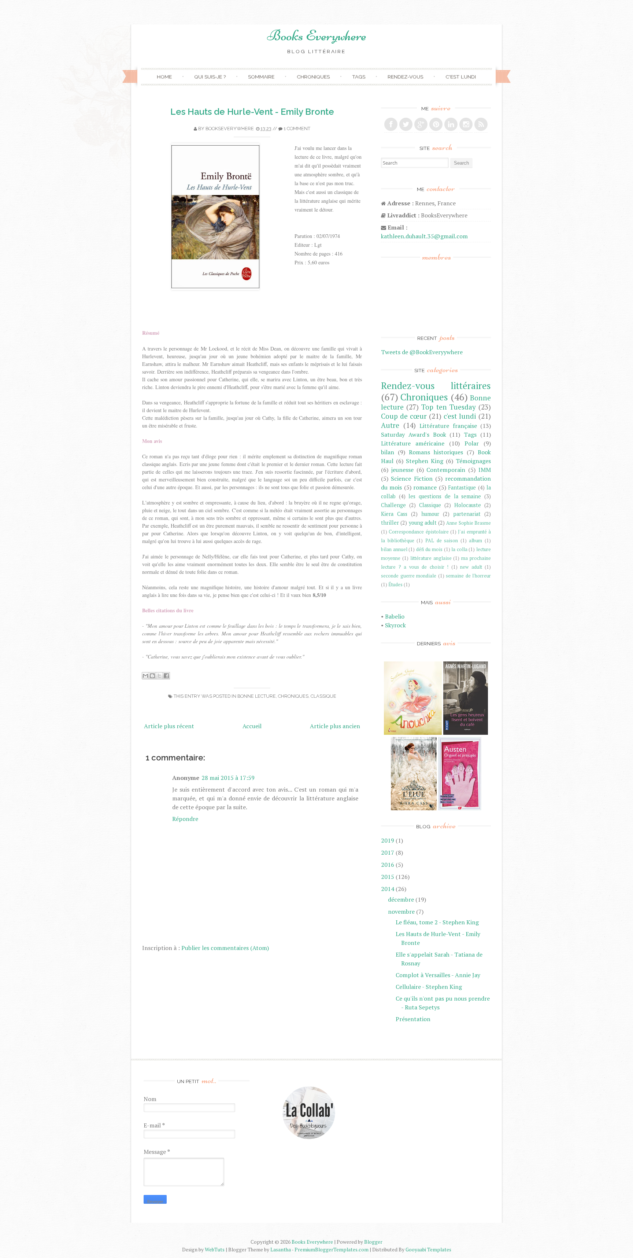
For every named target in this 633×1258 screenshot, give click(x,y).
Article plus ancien (335, 726)
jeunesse (402, 470)
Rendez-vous (405, 77)
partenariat (467, 513)
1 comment (297, 128)
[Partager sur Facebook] (166, 675)
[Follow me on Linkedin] (451, 124)
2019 (387, 840)
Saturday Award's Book (413, 434)
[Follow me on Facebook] (390, 124)
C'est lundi (460, 77)
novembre (401, 911)
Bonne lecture (256, 696)
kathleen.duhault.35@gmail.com (424, 236)
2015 (387, 877)
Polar (471, 443)
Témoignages (473, 461)
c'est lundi (460, 416)
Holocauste (467, 505)
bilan (387, 452)
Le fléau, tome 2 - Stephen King (437, 922)
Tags (358, 77)
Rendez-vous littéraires (436, 385)
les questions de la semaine (444, 496)
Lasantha (280, 1249)
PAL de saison (441, 541)
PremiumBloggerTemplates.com (332, 1249)
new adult (471, 567)
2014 (387, 889)
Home (164, 77)
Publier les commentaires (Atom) (225, 948)
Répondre (185, 819)
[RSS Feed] (481, 124)
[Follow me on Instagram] (466, 124)
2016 (387, 865)
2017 (387, 852)
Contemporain (445, 470)
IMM (484, 470)
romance (425, 487)
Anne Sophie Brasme (468, 523)
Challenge (393, 505)
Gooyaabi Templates (428, 1249)
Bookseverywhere (230, 128)
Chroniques (313, 77)
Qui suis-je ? (210, 77)
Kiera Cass (394, 513)
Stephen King (424, 461)
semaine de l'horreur (468, 576)
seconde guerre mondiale (408, 576)
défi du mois (429, 549)
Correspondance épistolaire (418, 532)
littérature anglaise (431, 558)
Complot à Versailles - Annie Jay (438, 975)
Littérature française (448, 426)
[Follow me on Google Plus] (420, 124)
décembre (401, 899)
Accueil (252, 726)
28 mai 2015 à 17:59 (228, 778)
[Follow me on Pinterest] (436, 124)
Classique (323, 696)
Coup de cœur (404, 416)
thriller (390, 522)
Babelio (394, 616)
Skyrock (395, 625)
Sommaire (261, 77)
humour (430, 513)
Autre (390, 425)
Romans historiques (436, 452)
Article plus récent (169, 726)
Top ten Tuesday (448, 406)
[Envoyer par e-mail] (145, 675)
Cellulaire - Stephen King (429, 987)
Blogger (373, 1242)
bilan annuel (394, 549)
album (475, 541)
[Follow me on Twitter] (405, 124)
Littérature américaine (412, 443)
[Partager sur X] (159, 675)
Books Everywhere (316, 35)
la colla (459, 549)
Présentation (413, 1019)
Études (395, 585)
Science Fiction (411, 478)
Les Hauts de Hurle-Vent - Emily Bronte (252, 111)
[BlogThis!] (152, 675)
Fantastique (462, 487)
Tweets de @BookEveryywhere (422, 352)
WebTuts (215, 1249)
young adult (423, 522)
